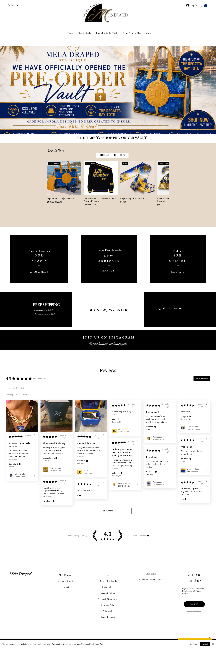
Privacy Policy (98, 644)
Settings (193, 644)
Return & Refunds (108, 580)
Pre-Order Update (65, 580)
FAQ (108, 574)
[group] (108, 183)
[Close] (213, 644)
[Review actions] (34, 435)
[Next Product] (165, 177)
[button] (204, 5)
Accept (205, 644)
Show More (13, 459)
